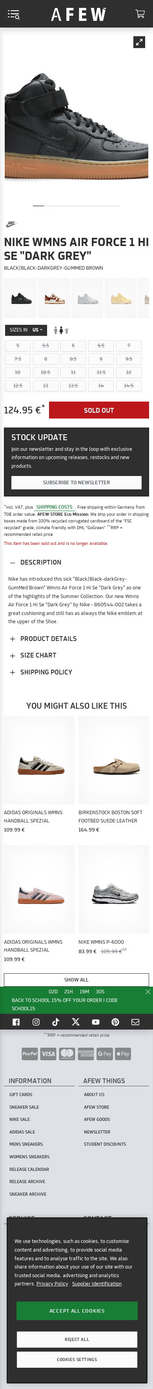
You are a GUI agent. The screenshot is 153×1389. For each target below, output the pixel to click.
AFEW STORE (78, 14)
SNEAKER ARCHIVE (27, 1194)
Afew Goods (97, 1119)
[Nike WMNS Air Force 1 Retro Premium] (120, 297)
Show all (76, 979)
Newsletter (97, 1132)
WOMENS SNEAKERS (29, 1156)
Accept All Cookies (77, 1311)
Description (40, 562)
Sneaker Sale (24, 1107)
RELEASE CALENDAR (29, 1169)
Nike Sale (19, 1119)
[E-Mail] (136, 1021)
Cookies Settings (77, 1359)
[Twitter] (76, 1021)
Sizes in (24, 330)
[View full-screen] (139, 42)
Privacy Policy (52, 1283)
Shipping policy (45, 672)
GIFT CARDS (20, 1094)
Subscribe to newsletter (76, 482)
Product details (48, 638)
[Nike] (12, 224)
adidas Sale (22, 1132)
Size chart (37, 655)
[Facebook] (16, 1021)
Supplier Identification (97, 1283)
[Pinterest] (116, 1021)
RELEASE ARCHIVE (27, 1181)
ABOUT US (94, 1094)
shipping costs (54, 507)
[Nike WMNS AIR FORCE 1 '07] (20, 297)
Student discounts (105, 1144)
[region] (77, 1300)
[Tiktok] (56, 1021)
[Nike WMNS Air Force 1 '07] (87, 297)
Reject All (77, 1339)
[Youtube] (96, 1021)
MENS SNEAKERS (26, 1144)
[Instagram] (36, 1021)
